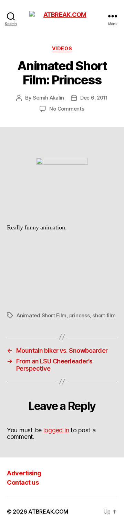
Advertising (24, 473)
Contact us (23, 482)
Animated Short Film (41, 315)
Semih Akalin (48, 97)
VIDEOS (62, 48)
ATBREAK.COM (48, 511)
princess (79, 315)
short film (103, 315)
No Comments (66, 108)
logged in (56, 430)
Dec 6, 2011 (94, 97)
